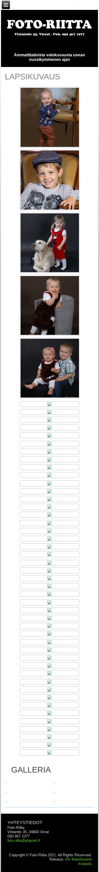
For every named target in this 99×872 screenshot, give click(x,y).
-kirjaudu (84, 863)
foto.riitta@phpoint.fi (23, 840)
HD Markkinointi (78, 859)
